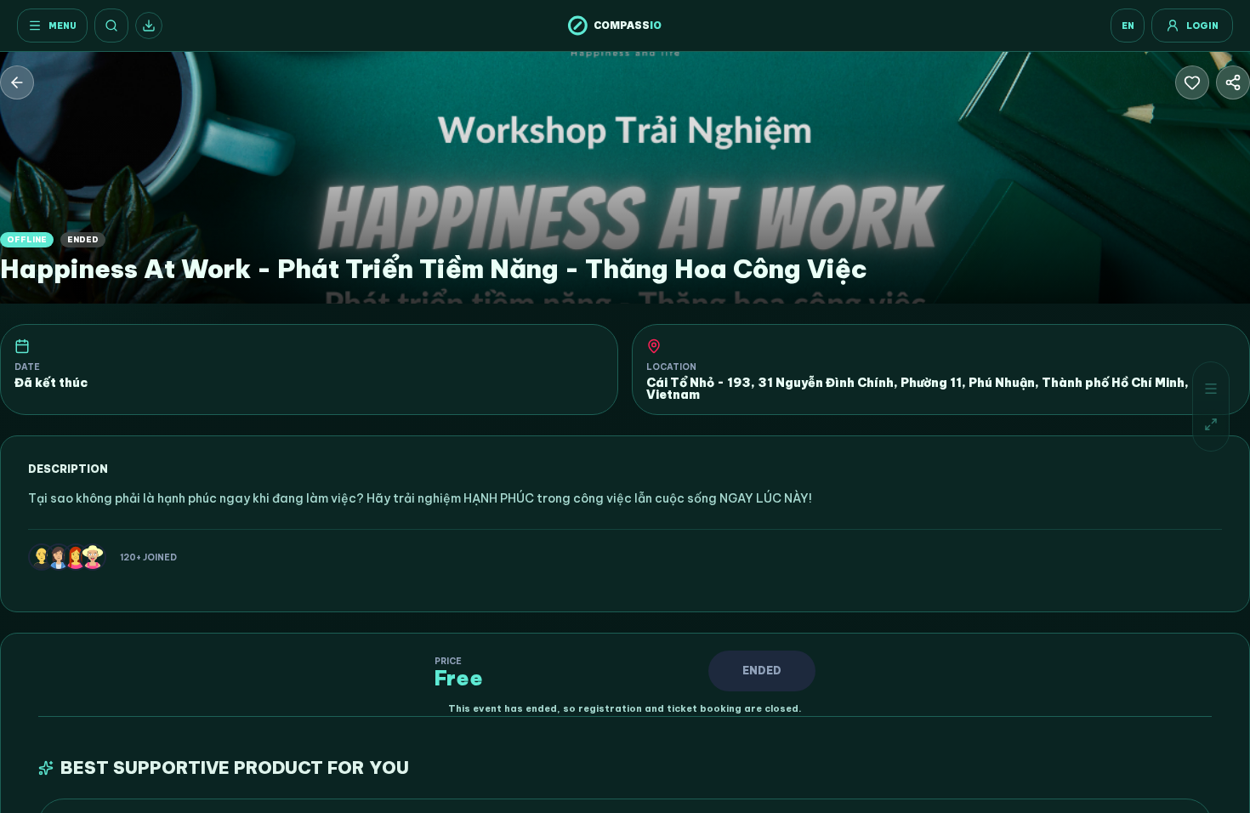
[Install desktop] (148, 25)
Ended (761, 670)
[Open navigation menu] (1211, 388)
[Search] (111, 26)
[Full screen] (1211, 424)
